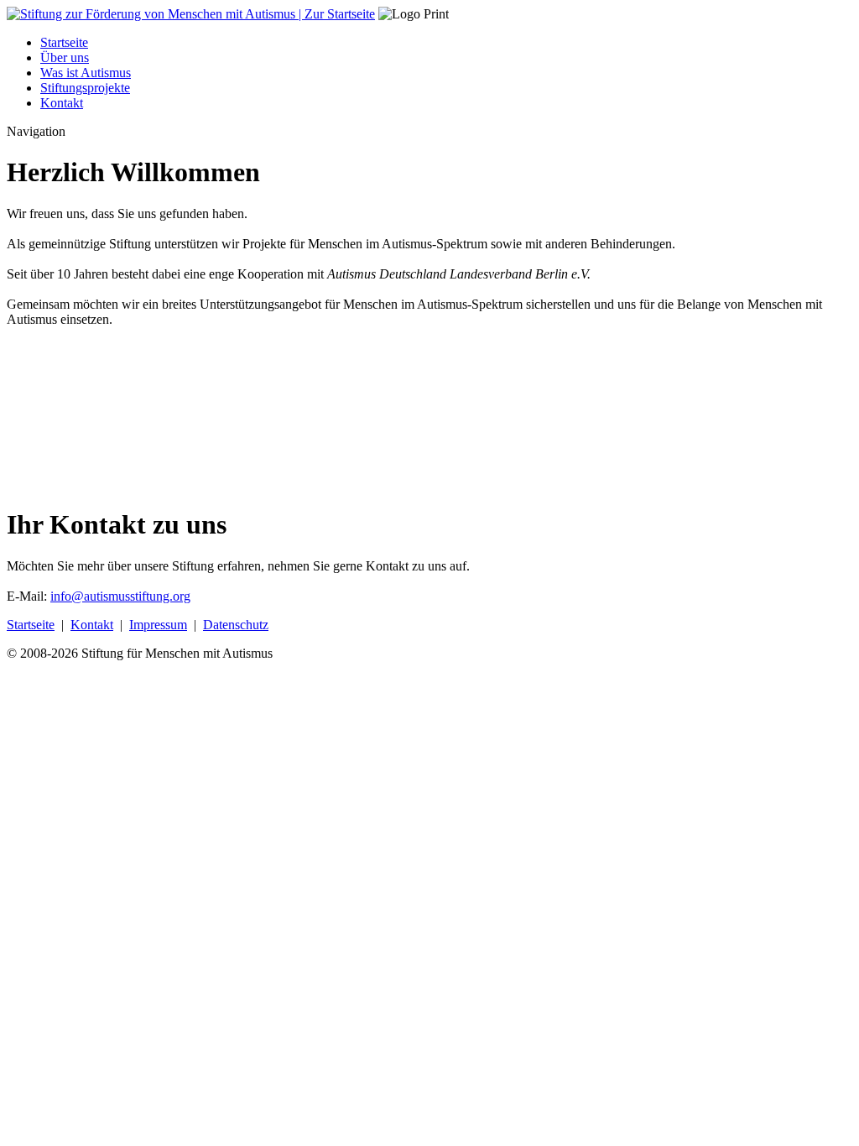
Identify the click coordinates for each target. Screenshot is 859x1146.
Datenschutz (235, 624)
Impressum (158, 624)
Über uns (64, 57)
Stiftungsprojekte (85, 88)
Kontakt (61, 103)
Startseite (64, 42)
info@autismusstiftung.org (120, 596)
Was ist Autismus (85, 72)
